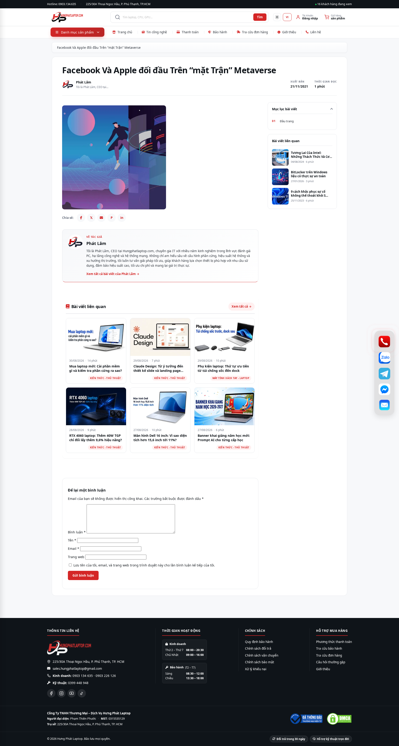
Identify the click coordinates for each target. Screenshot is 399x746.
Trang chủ (125, 32)
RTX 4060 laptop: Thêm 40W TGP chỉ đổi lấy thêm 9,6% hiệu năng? (95, 437)
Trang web (76, 557)
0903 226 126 (106, 676)
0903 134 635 (83, 676)
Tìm (260, 17)
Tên (72, 540)
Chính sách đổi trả (258, 648)
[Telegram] (384, 373)
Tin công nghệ (156, 32)
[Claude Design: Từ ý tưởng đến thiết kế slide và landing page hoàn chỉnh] (160, 337)
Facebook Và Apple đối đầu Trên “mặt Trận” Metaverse (99, 47)
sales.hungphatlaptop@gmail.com (77, 669)
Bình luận (77, 532)
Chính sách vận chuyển (261, 655)
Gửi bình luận (83, 575)
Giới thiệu (289, 32)
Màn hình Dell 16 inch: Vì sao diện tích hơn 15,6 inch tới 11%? (160, 437)
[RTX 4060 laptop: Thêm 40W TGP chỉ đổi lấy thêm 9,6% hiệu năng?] (96, 406)
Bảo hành (220, 32)
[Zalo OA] (384, 358)
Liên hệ (315, 32)
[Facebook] (81, 218)
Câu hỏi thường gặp (330, 662)
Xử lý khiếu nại (255, 669)
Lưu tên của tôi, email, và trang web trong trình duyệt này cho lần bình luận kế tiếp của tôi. (144, 565)
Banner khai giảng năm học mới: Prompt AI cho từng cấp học (224, 437)
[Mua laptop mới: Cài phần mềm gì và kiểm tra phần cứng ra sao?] (96, 337)
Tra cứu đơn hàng (255, 32)
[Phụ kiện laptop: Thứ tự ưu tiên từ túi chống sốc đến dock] (224, 337)
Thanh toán (190, 32)
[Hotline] (384, 341)
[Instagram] (61, 693)
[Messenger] (384, 389)
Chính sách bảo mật (259, 662)
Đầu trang (287, 121)
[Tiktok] (82, 693)
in (121, 217)
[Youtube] (71, 693)
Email (73, 548)
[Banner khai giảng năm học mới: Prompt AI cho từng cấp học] (224, 406)
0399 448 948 (78, 683)
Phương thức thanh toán (334, 642)
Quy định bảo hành (259, 642)
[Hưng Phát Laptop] (79, 17)
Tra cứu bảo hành (329, 648)
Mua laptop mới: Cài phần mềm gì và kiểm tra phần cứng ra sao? (95, 368)
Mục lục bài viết (284, 109)
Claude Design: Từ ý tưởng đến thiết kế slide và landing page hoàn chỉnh (158, 370)
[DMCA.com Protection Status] (339, 718)
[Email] (101, 218)
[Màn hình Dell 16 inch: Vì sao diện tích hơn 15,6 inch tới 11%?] (160, 406)
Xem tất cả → (241, 306)
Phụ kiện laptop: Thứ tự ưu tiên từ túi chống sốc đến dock (223, 368)
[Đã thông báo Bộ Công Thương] (306, 718)
